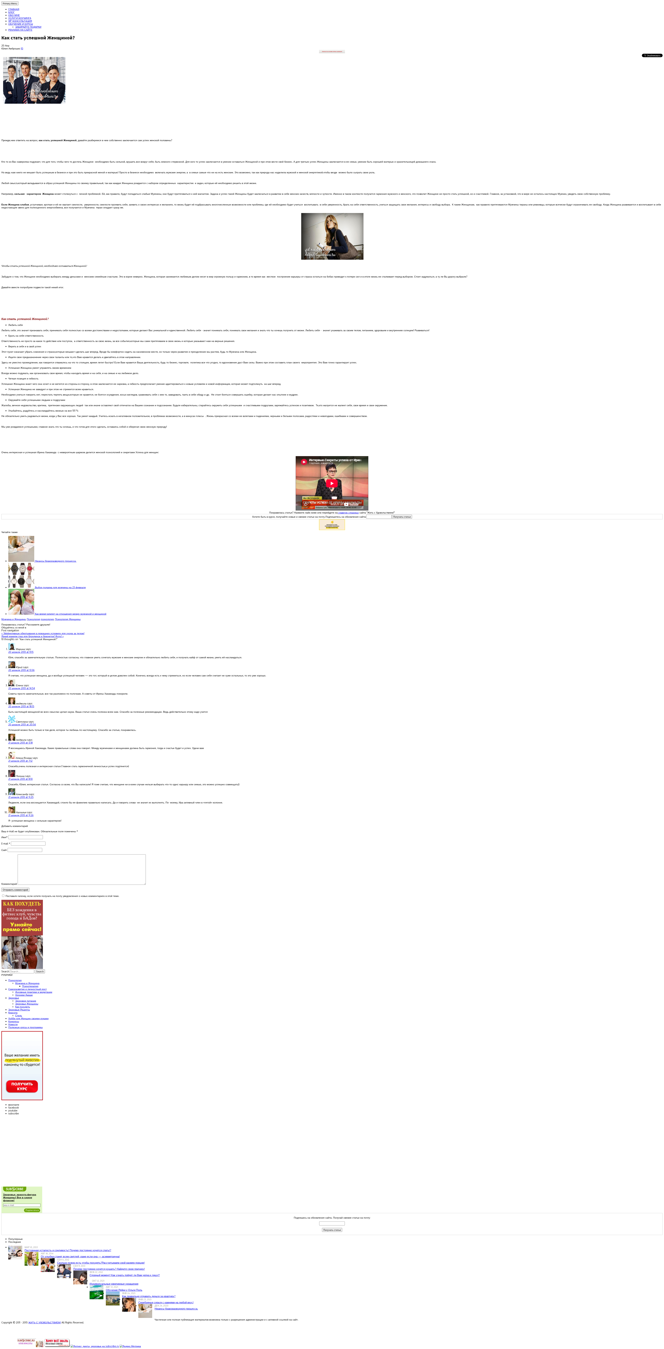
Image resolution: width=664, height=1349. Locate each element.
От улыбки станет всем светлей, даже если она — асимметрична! (80, 1256)
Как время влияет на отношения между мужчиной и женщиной (70, 613)
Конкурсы (13, 1021)
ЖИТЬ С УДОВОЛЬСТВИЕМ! (44, 1322)
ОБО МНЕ (14, 15)
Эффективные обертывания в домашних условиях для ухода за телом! (42, 633)
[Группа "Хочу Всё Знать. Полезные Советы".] (57, 1346)
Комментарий (9, 883)
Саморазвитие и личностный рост (27, 989)
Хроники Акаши (24, 994)
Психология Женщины (68, 619)
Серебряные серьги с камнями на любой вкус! (165, 1302)
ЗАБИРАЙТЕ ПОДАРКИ (28, 26)
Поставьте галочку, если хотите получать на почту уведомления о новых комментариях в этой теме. (62, 895)
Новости (13, 1024)
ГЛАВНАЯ (13, 9)
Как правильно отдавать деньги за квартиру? (149, 1296)
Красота (12, 1012)
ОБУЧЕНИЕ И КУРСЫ (20, 23)
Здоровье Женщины (26, 1003)
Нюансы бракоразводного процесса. (55, 560)
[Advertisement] (332, 299)
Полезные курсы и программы (25, 1027)
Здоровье (13, 997)
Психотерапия (30, 986)
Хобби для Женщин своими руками (28, 1018)
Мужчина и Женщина (13, 619)
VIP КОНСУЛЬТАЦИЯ (20, 21)
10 (22, 48)
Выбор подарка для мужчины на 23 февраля (60, 587)
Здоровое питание (25, 1000)
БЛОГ (11, 12)
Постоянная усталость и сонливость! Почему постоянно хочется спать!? (68, 1250)
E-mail (5, 843)
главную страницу (348, 512)
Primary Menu (10, 3)
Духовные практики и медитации (33, 991)
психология (47, 619)
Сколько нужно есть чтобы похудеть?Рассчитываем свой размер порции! (101, 1262)
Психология (33, 619)
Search (5, 971)
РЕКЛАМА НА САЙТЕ (20, 29)
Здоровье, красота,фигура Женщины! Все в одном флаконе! (19, 1197)
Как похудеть (22, 1006)
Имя (4, 837)
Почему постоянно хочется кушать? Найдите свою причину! (109, 1269)
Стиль (18, 1015)
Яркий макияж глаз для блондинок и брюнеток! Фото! (32, 636)
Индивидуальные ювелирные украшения (114, 1283)
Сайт (4, 849)
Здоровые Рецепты (19, 1009)
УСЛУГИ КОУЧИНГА (19, 18)
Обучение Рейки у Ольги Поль (124, 1290)
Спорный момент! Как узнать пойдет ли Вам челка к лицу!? (125, 1275)
